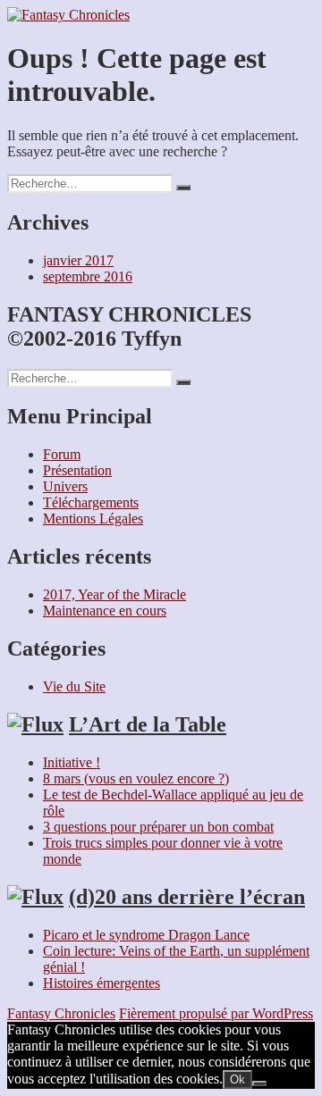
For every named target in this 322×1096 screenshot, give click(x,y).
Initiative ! (71, 762)
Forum (61, 454)
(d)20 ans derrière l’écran (187, 896)
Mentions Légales (93, 518)
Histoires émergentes (101, 983)
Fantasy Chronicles (61, 1013)
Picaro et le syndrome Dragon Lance (146, 934)
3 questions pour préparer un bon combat (158, 826)
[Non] (259, 1083)
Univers (65, 486)
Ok (237, 1079)
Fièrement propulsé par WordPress (216, 1013)
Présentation (77, 470)
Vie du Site (74, 686)
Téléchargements (91, 502)
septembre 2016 (87, 276)
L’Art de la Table (147, 724)
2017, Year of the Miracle (114, 594)
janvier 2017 (78, 260)
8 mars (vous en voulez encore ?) (136, 778)
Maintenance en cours (104, 610)
